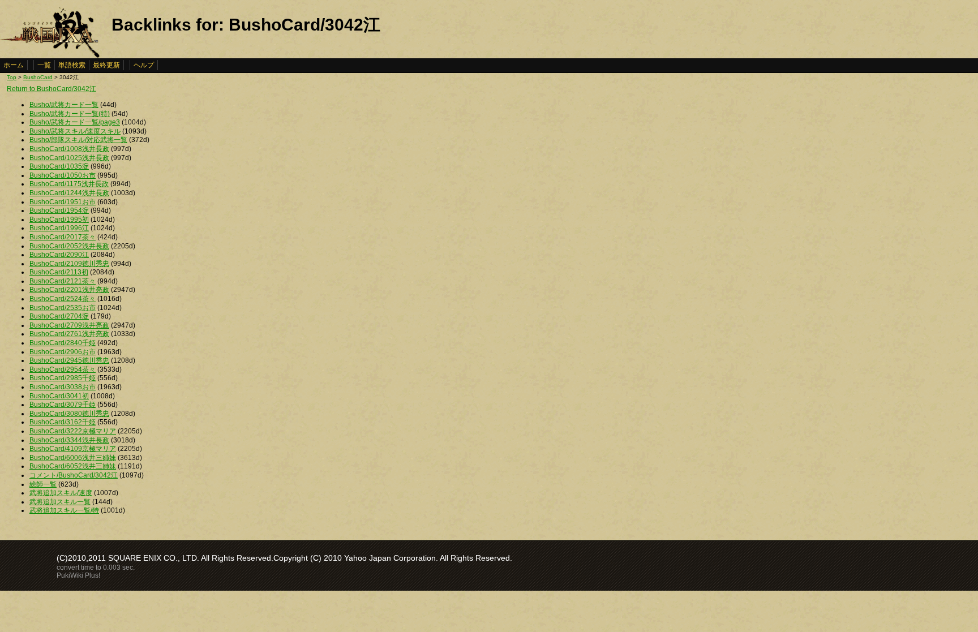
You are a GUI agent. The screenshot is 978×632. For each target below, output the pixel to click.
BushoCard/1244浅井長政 (69, 193)
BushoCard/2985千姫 (62, 378)
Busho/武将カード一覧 (63, 105)
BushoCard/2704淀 (59, 316)
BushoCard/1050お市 (62, 175)
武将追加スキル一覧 (60, 502)
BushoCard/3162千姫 (62, 422)
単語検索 (71, 65)
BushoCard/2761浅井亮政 (69, 334)
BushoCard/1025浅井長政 (69, 158)
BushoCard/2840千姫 (62, 343)
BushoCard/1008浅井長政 (69, 149)
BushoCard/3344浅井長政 (69, 440)
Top (11, 77)
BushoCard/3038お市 (62, 387)
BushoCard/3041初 (59, 396)
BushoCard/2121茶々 (62, 281)
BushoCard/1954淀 (59, 210)
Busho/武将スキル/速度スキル (75, 131)
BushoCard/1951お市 (62, 202)
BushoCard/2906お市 (62, 352)
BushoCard (38, 77)
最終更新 (106, 65)
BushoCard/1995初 (59, 219)
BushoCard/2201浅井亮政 (69, 290)
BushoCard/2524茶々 (62, 299)
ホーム (13, 65)
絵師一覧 (43, 484)
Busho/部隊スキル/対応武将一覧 (78, 140)
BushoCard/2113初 (58, 272)
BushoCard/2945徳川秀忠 (69, 360)
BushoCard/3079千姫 (62, 405)
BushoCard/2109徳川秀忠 (69, 264)
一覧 (44, 65)
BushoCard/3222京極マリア (72, 431)
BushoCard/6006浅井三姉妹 (72, 458)
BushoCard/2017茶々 (62, 237)
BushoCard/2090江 (59, 255)
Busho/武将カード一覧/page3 (74, 122)
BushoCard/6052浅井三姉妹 (72, 466)
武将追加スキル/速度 (60, 493)
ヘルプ (144, 65)
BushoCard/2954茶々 (62, 369)
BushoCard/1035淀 (59, 166)
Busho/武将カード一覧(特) (69, 114)
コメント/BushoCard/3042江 (73, 475)
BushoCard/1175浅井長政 (69, 184)
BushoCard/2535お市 (62, 308)
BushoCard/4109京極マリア (72, 449)
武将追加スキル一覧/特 (64, 510)
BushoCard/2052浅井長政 (69, 246)
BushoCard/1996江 (59, 228)
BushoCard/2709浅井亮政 (69, 325)
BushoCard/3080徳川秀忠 (69, 414)
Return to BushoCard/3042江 (51, 89)
